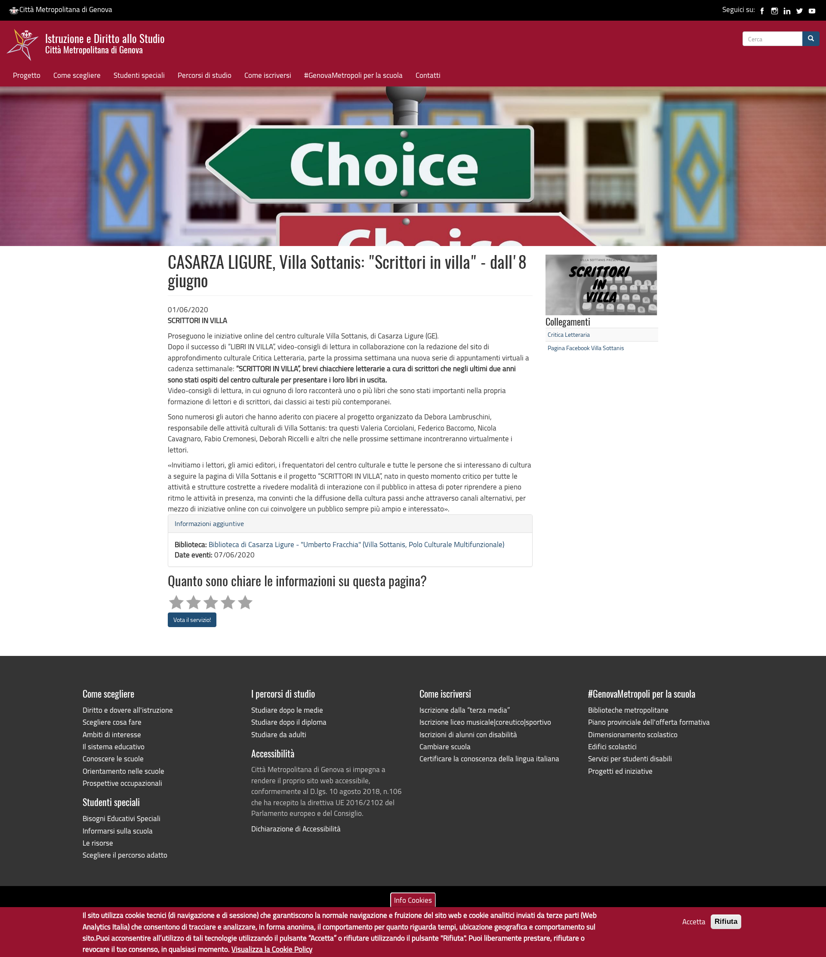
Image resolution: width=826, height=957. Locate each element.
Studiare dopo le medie (287, 710)
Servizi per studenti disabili (630, 758)
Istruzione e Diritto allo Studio (105, 42)
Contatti (428, 75)
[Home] (25, 47)
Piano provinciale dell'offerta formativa (649, 722)
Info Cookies (413, 900)
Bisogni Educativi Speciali (121, 818)
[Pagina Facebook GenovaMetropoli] (762, 9)
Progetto (26, 75)
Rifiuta (726, 921)
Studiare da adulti (278, 734)
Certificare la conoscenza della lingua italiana (489, 758)
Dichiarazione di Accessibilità (296, 829)
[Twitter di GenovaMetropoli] (799, 9)
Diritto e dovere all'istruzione (128, 710)
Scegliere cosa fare (112, 722)
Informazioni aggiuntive (209, 523)
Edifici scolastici (612, 746)
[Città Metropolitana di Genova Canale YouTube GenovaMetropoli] (812, 9)
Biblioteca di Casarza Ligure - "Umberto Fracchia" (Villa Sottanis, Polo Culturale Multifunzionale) (356, 544)
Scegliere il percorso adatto (125, 855)
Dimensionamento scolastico (633, 734)
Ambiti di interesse (112, 734)
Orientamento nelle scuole (123, 771)
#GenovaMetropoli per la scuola (353, 75)
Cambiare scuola (445, 746)
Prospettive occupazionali (122, 783)
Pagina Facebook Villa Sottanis (586, 348)
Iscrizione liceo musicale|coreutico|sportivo (485, 722)
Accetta (694, 921)
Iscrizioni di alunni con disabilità (468, 734)
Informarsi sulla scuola (118, 831)
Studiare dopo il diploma (289, 722)
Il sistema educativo (114, 746)
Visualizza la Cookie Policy (271, 949)
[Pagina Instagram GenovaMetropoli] (774, 9)
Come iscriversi (267, 75)
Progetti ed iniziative (620, 771)
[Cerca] (811, 38)
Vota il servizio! (192, 619)
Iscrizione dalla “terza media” (464, 710)
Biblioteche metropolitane (628, 710)
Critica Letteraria (569, 334)
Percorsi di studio (204, 75)
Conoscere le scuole (113, 758)
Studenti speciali (139, 75)
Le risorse (98, 843)
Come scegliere (77, 75)
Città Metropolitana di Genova (65, 9)
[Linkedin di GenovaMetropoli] (787, 9)
